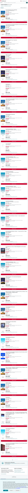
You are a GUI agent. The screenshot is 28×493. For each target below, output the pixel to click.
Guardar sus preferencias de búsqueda (19, 472)
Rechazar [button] (11, 490)
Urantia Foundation (14, 463)
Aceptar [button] (6, 490)
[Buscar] (27, 2)
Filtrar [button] (2, 7)
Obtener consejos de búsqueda (18, 469)
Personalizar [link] (17, 490)
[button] (25, 20)
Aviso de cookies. (19, 487)
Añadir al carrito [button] (14, 22)
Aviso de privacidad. (17, 488)
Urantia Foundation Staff (8, 463)
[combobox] (15, 2)
